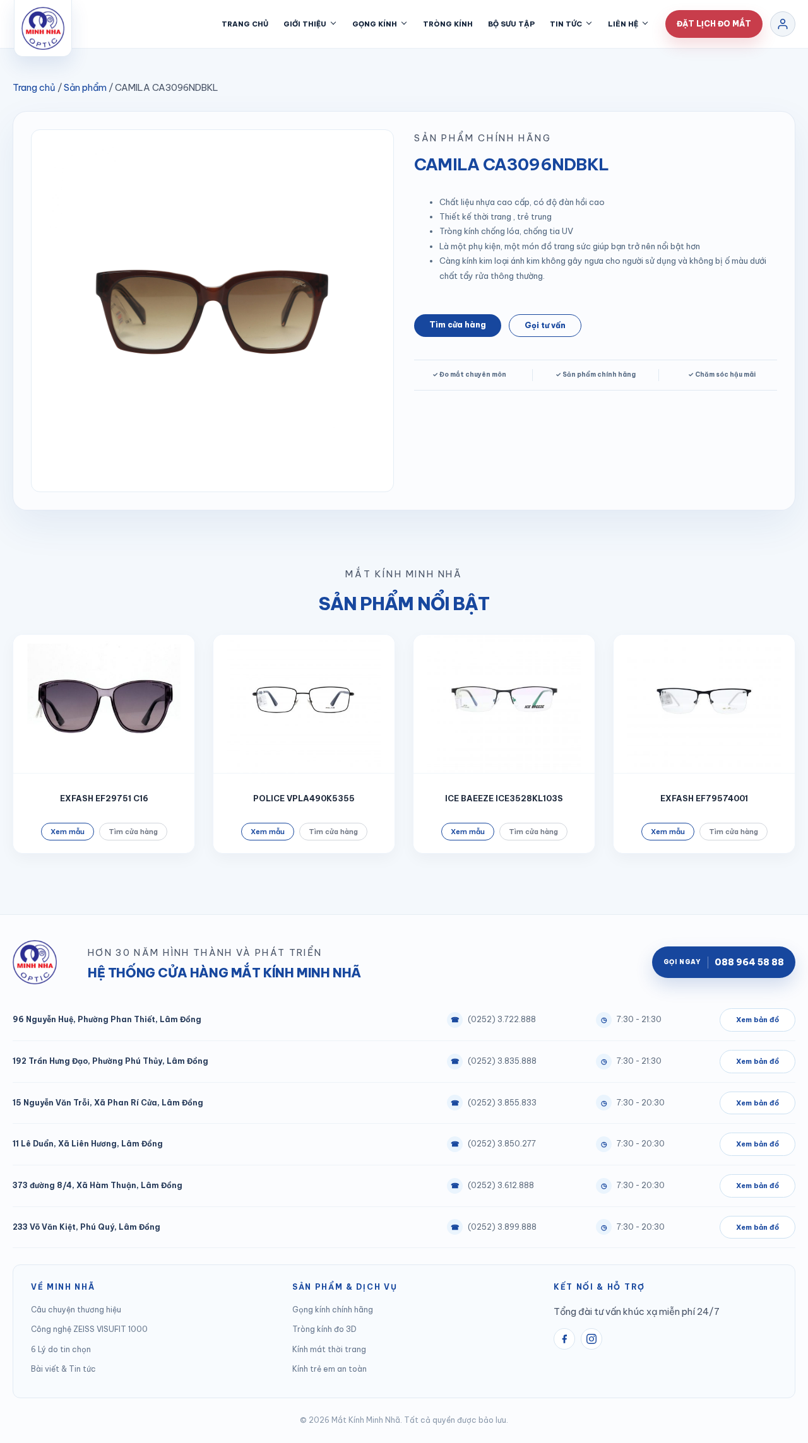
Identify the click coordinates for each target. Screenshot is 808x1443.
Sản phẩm (85, 87)
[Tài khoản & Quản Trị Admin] (782, 24)
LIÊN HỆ (623, 24)
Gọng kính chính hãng (332, 1309)
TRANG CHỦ (245, 24)
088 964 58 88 (723, 962)
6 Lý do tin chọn (61, 1349)
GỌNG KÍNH (374, 24)
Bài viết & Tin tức (63, 1369)
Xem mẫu (67, 831)
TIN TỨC (566, 24)
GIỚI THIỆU (304, 24)
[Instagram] (591, 1339)
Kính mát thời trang (329, 1349)
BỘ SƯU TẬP (511, 24)
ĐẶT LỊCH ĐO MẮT (714, 23)
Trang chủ (34, 87)
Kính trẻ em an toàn (329, 1369)
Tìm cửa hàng (457, 324)
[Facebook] (564, 1339)
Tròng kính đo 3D (324, 1329)
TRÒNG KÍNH (448, 24)
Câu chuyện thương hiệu (76, 1309)
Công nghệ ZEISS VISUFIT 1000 (89, 1329)
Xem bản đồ (757, 1019)
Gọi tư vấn (545, 325)
